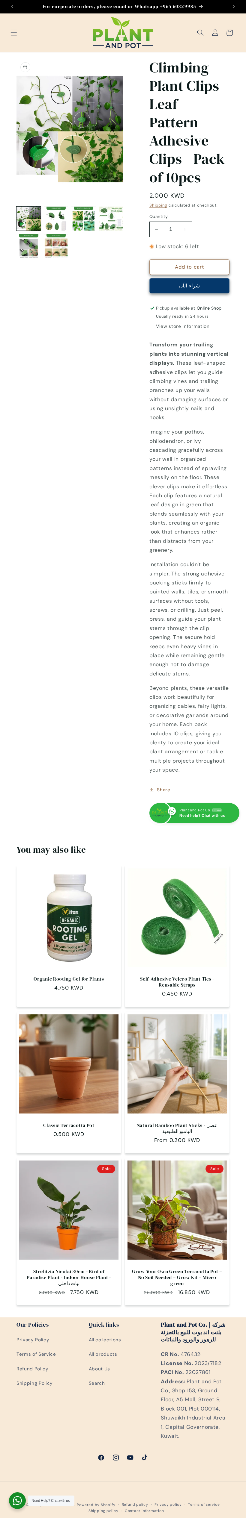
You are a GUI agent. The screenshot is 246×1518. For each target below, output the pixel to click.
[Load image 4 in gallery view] (111, 219)
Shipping (158, 205)
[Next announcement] (233, 6)
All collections (105, 1340)
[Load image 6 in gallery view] (56, 246)
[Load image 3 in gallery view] (83, 219)
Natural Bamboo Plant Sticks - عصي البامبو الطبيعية (177, 1128)
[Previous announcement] (12, 6)
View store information (183, 326)
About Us (99, 1369)
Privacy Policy (32, 1340)
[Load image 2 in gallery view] (56, 219)
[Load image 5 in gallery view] (28, 246)
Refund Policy (32, 1369)
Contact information (144, 1510)
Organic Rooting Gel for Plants (69, 979)
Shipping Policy (34, 1383)
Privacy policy (168, 1504)
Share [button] (163, 790)
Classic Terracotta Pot (68, 1125)
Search (97, 1383)
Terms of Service (36, 1354)
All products (103, 1354)
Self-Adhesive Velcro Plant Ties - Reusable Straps (177, 982)
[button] (14, 32)
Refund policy (135, 1504)
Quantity (158, 216)
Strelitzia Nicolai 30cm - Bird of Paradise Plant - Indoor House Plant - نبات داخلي (69, 1278)
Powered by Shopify (96, 1504)
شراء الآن (189, 286)
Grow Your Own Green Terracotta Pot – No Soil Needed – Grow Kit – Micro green (177, 1278)
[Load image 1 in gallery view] (28, 219)
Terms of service (204, 1504)
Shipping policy (103, 1510)
